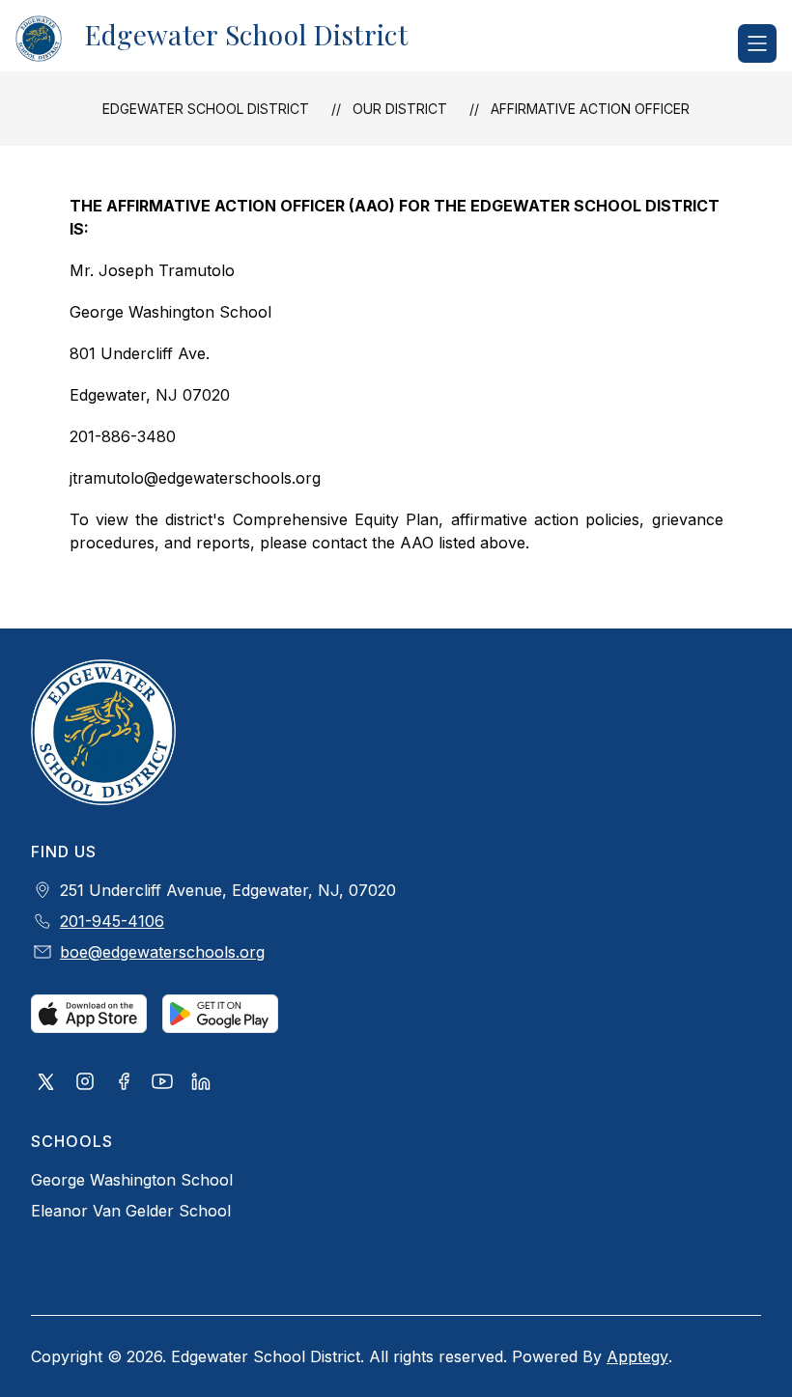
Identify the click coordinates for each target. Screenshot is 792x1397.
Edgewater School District (205, 108)
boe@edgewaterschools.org (162, 952)
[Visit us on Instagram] (85, 1083)
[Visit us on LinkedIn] (200, 1083)
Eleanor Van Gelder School (131, 1210)
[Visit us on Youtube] (162, 1083)
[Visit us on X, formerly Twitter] (46, 1083)
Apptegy (637, 1356)
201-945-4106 (112, 921)
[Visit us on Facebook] (123, 1083)
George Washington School (132, 1179)
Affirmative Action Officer (590, 108)
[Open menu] (757, 43)
